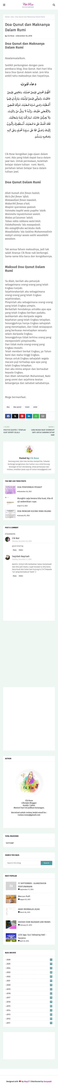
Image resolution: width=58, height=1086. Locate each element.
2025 (29, 964)
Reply (14, 550)
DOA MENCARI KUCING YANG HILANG (34, 511)
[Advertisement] (29, 655)
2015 (29, 1006)
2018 (29, 993)
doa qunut (17, 407)
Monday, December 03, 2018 (22, 541)
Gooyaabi (48, 1081)
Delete (21, 550)
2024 (29, 968)
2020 (29, 985)
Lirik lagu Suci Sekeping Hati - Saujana (32, 936)
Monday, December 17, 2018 (21, 559)
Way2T (27, 1081)
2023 (29, 972)
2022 (29, 976)
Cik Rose (10, 36)
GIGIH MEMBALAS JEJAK (29, 909)
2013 (29, 1014)
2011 (29, 1023)
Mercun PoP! (24, 896)
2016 (29, 1002)
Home (7, 17)
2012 (29, 1019)
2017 (29, 998)
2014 (29, 1010)
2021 (29, 981)
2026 (29, 960)
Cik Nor (15, 538)
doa (12, 17)
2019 (29, 989)
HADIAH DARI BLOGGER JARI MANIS (34, 922)
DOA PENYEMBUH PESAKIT (29, 487)
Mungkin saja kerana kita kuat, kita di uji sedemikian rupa (35, 500)
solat (35, 407)
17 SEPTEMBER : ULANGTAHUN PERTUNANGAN (32, 885)
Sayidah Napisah (20, 556)
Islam (27, 407)
